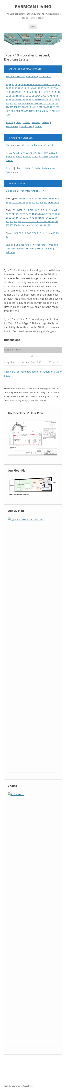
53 (15, 95)
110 (44, 103)
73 (56, 95)
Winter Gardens (44, 248)
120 (24, 107)
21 (36, 88)
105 (24, 103)
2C (22, 84)
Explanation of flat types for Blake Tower (26, 190)
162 (48, 225)
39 (36, 91)
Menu (33, 26)
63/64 (37, 95)
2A (16, 84)
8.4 (57, 152)
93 (41, 99)
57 (24, 95)
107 (32, 103)
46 (56, 91)
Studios (9, 122)
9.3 (40, 156)
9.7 (53, 156)
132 (7, 225)
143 (28, 225)
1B (10, 84)
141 (19, 225)
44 (50, 91)
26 (50, 88)
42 (44, 91)
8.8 (17, 156)
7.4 (17, 152)
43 (47, 91)
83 (41, 217)
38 (33, 91)
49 (59, 91)
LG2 (15, 233)
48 (30, 198)
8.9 (20, 156)
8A (52, 84)
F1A (32, 107)
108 (36, 103)
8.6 (10, 156)
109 (40, 103)
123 (48, 221)
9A (7, 88)
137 (45, 202)
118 (15, 107)
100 (7, 103)
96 (50, 99)
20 (33, 88)
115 (11, 107)
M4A (48, 110)
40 (38, 91)
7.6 (24, 152)
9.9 (7, 160)
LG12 (30, 210)
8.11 (29, 156)
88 (27, 202)
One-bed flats (22, 244)
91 (36, 99)
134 (15, 225)
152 (36, 225)
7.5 (20, 152)
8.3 (53, 152)
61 (33, 95)
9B (10, 88)
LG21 (14, 210)
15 (54, 233)
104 (19, 103)
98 (56, 99)
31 (13, 91)
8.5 (7, 156)
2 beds (26, 122)
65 (50, 198)
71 (51, 95)
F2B (49, 107)
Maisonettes (12, 126)
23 (42, 88)
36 (27, 91)
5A (43, 84)
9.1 (33, 156)
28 (56, 88)
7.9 (34, 152)
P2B (8, 114)
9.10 (11, 160)
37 (30, 91)
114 (7, 107)
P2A (58, 110)
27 (53, 88)
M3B (28, 110)
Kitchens (30, 248)
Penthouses (26, 126)
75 (33, 217)
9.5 (46, 156)
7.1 (7, 152)
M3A (23, 110)
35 (24, 91)
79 (15, 99)
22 (39, 88)
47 (27, 198)
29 (7, 91)
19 (30, 88)
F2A (45, 107)
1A (7, 84)
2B (19, 84)
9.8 (57, 156)
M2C (18, 110)
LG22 (19, 210)
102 (37, 202)
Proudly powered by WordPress (19, 1085)
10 (16, 88)
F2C (53, 107)
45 (53, 91)
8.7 (14, 156)
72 (53, 95)
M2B (13, 110)
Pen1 (50, 202)
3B (28, 84)
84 (24, 99)
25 (48, 88)
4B (37, 84)
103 (15, 103)
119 (19, 107)
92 (38, 99)
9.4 (43, 156)
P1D (53, 110)
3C (31, 84)
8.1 (46, 152)
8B (55, 84)
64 (15, 217)
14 (25, 88)
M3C (33, 110)
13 (22, 88)
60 (30, 95)
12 (19, 88)
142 (24, 225)
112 (52, 103)
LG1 (19, 233)
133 (11, 225)
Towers (45, 122)
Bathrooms (18, 248)
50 (7, 95)
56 (21, 95)
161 (44, 225)
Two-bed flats (38, 244)
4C (40, 84)
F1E (40, 107)
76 (10, 99)
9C (13, 88)
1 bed (18, 122)
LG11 (25, 210)
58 (27, 95)
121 (28, 107)
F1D (36, 107)
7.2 (10, 152)
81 (21, 99)
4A (34, 84)
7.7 (27, 152)
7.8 (30, 152)
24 (45, 88)
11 (46, 210)
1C (13, 84)
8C (59, 84)
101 (11, 103)
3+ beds (36, 122)
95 (47, 99)
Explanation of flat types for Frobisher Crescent (29, 145)
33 (18, 91)
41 (41, 91)
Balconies (10, 252)
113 (56, 103)
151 (32, 225)
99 (59, 99)
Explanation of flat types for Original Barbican (28, 76)
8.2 (50, 152)
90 (33, 99)
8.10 (25, 156)
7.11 (43, 152)
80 (18, 99)
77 (15, 202)
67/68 (43, 95)
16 (27, 88)
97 (53, 99)
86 (30, 99)
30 (10, 91)
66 (53, 198)
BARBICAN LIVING (33, 6)
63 (13, 217)
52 (13, 95)
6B (46, 84)
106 (28, 103)
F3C (57, 107)
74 (7, 99)
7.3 (14, 152)
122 (44, 221)
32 (15, 91)
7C (49, 84)
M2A (8, 110)
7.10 (38, 152)
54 (18, 95)
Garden (38, 126)
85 (27, 99)
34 (21, 91)
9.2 (36, 156)
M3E (43, 110)
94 (44, 99)
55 (59, 214)
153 (40, 225)
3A (25, 84)
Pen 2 (56, 202)
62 (10, 217)
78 (13, 99)
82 (21, 202)
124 (52, 221)
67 (56, 198)
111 (48, 103)
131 (56, 221)
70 (48, 95)
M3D (38, 110)
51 (10, 95)
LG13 (36, 210)
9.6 (50, 156)
